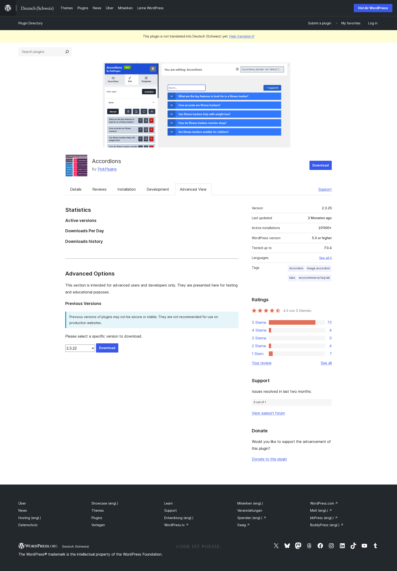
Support (325, 189)
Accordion (296, 268)
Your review (262, 363)
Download (320, 165)
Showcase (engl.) (104, 503)
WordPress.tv (176, 525)
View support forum (268, 413)
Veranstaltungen (249, 510)
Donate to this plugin (269, 459)
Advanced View (193, 189)
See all (326, 363)
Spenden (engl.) (251, 518)
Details (76, 189)
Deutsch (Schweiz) (75, 546)
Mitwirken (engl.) (250, 503)
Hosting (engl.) (29, 518)
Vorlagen (98, 525)
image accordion (318, 268)
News (22, 510)
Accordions (106, 161)
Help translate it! (241, 36)
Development (158, 189)
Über (22, 503)
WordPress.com (324, 503)
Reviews (99, 189)
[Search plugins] (67, 51)
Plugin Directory (30, 23)
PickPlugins (107, 169)
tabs (292, 277)
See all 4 (325, 258)
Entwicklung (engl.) (178, 518)
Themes (97, 510)
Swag (243, 525)
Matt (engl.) (321, 510)
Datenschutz (28, 525)
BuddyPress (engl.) (326, 525)
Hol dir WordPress (373, 8)
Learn (168, 503)
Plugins (96, 518)
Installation (126, 189)
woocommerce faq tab (314, 277)
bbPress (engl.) (324, 518)
